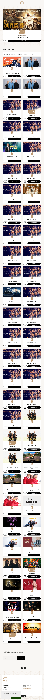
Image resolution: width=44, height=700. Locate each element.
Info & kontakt (6, 691)
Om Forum (5, 689)
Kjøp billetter (24, 40)
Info (5, 40)
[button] (22, 696)
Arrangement (5, 685)
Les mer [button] (14, 694)
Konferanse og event (7, 687)
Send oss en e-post (27, 688)
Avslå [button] (6, 698)
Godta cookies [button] (16, 698)
